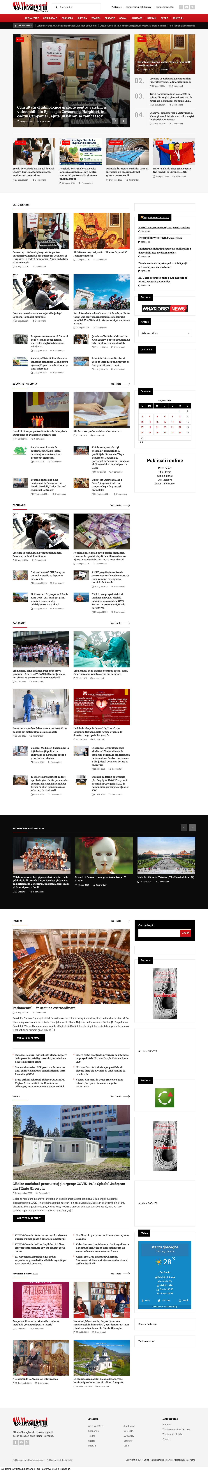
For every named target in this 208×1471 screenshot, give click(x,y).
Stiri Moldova (165, 479)
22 (180, 427)
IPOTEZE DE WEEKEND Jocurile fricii (160, 237)
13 (165, 422)
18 (149, 427)
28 (172, 432)
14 (172, 422)
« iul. (140, 442)
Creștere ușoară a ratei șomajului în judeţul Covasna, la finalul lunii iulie (95, 26)
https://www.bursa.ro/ (156, 217)
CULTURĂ (82, 18)
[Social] (181, 7)
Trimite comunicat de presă (139, 7)
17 (142, 427)
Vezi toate (116, 383)
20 (165, 427)
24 (142, 432)
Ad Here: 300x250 (147, 1051)
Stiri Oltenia (165, 472)
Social (123, 18)
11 (149, 422)
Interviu (151, 18)
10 (142, 422)
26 (157, 432)
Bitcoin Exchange (147, 1324)
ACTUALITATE (32, 18)
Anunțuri (178, 18)
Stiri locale (50, 18)
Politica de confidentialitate (59, 1460)
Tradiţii (96, 18)
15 (180, 422)
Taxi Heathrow (146, 1341)
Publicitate (116, 7)
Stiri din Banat (165, 475)
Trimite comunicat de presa (176, 1429)
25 (149, 432)
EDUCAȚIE (110, 18)
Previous (115, 121)
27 (165, 432)
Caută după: (146, 925)
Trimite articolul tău (165, 7)
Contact (166, 1439)
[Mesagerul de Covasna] (30, 7)
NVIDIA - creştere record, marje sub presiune (164, 227)
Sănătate (137, 18)
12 (157, 422)
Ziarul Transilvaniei (165, 483)
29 (180, 432)
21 (172, 427)
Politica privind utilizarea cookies (28, 1460)
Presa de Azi (164, 468)
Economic (67, 18)
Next (123, 121)
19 (157, 427)
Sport (164, 18)
